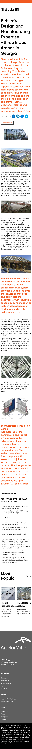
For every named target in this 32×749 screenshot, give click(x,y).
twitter (2, 714)
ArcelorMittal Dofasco (8, 699)
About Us (4, 686)
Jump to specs (7, 122)
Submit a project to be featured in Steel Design (16, 1)
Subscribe (4, 689)
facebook (2, 711)
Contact (4, 678)
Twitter (26, 116)
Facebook (21, 116)
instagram (2, 717)
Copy (13, 116)
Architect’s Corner (7, 702)
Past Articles (5, 681)
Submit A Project (6, 683)
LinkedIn (17, 116)
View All (28, 576)
